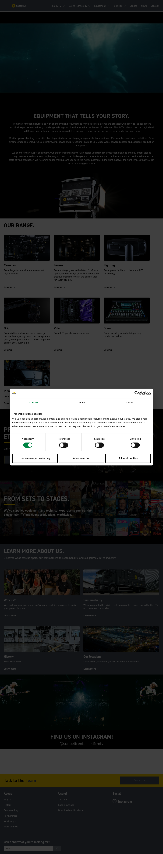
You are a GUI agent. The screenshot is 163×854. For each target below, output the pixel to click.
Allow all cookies (128, 458)
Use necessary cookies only (35, 458)
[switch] (63, 445)
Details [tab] (81, 402)
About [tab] (129, 402)
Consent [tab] (34, 402)
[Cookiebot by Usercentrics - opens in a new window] (137, 393)
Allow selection (81, 458)
